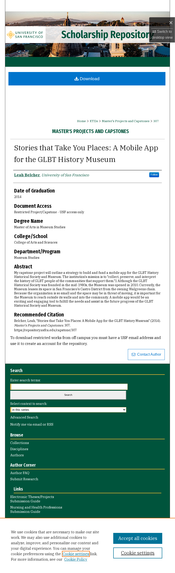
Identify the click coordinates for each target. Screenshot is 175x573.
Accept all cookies (137, 538)
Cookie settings (76, 554)
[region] (87, 545)
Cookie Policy (75, 559)
